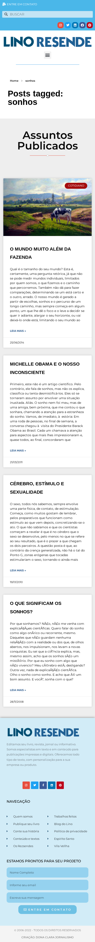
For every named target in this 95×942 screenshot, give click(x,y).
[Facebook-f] (43, 785)
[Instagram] (60, 25)
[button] (47, 55)
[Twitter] (68, 25)
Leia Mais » (18, 330)
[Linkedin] (75, 25)
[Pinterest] (90, 25)
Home (14, 80)
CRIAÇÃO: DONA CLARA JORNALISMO (47, 937)
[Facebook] (82, 25)
